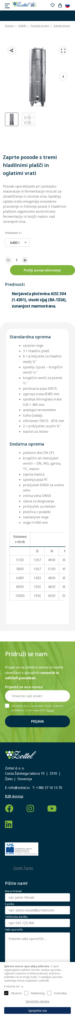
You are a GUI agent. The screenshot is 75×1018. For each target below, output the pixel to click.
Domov (9, 25)
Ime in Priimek (13, 891)
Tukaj (50, 710)
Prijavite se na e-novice (24, 687)
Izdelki (22, 25)
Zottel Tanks (23, 868)
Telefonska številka (16, 917)
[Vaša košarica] (60, 5)
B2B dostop (14, 796)
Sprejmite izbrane (37, 1001)
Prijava (37, 721)
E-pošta (9, 904)
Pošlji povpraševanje (42, 270)
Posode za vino (40, 25)
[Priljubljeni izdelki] (52, 5)
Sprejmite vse (37, 1011)
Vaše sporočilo (14, 929)
